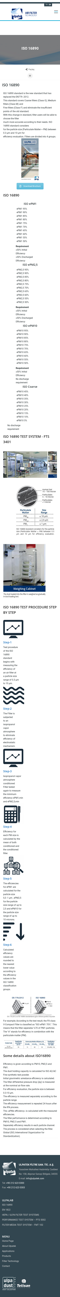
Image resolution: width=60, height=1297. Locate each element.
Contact (6, 1266)
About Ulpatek (9, 1246)
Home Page (8, 1241)
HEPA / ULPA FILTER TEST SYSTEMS (20, 1215)
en (50, 5)
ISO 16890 (7, 1205)
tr (46, 5)
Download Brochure (32, 186)
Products (6, 1256)
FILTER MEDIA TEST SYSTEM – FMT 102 (22, 1225)
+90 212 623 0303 (16, 1187)
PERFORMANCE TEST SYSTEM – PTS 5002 (24, 1219)
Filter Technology (10, 1261)
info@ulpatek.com (35, 1178)
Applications (8, 1251)
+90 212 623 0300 (15, 1183)
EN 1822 (6, 1209)
